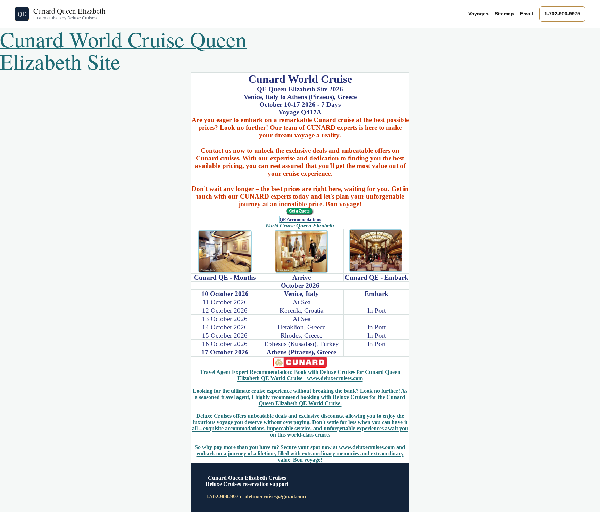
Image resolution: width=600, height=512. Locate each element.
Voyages (478, 13)
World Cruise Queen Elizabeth (299, 226)
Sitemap (504, 13)
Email (526, 13)
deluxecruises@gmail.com (275, 496)
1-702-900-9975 (562, 13)
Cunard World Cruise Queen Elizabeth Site (123, 50)
